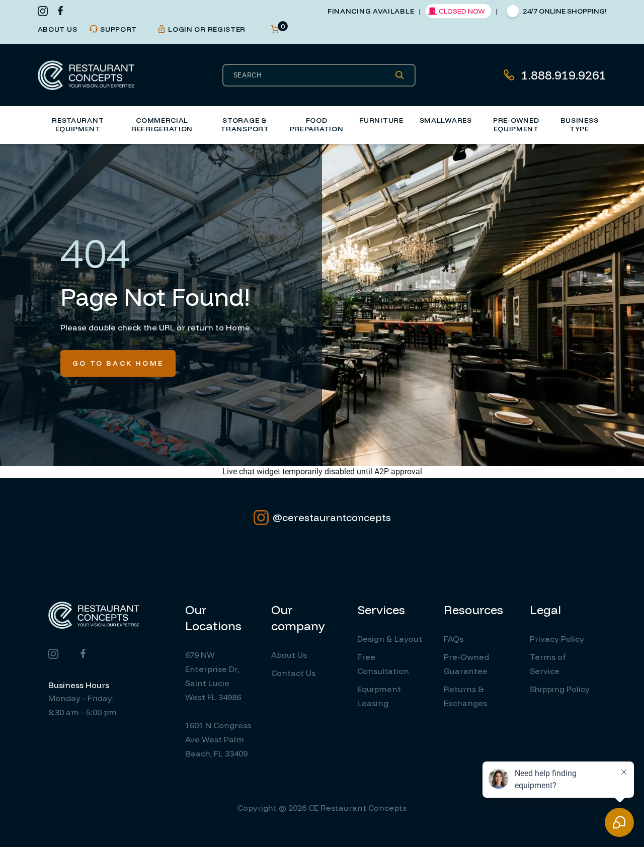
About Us (289, 655)
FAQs (453, 639)
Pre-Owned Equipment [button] (516, 125)
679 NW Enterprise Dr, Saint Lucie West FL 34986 (213, 676)
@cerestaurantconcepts (332, 517)
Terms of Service (548, 664)
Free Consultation (383, 664)
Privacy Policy (557, 639)
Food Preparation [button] (317, 125)
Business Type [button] (579, 125)
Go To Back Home (118, 363)
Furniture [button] (381, 120)
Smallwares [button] (446, 120)
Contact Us (293, 673)
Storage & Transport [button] (244, 125)
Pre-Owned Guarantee (466, 664)
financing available (371, 11)
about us (57, 29)
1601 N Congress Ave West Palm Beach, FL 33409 (218, 739)
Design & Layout (389, 639)
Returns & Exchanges (465, 696)
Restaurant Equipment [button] (78, 125)
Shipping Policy (560, 689)
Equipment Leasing (379, 696)
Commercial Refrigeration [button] (162, 125)
